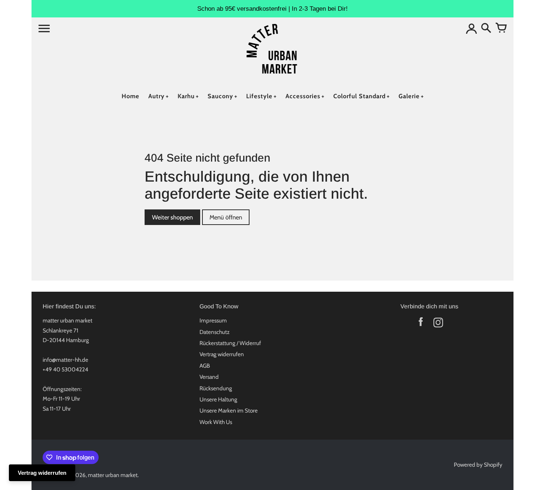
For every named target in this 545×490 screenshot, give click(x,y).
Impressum (213, 320)
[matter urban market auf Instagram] (438, 324)
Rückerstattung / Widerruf (230, 343)
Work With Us (215, 422)
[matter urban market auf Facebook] (420, 324)
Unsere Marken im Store (228, 410)
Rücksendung (215, 388)
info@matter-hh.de (65, 359)
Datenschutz (214, 331)
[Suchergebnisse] (486, 28)
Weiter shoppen (172, 217)
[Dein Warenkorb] (500, 28)
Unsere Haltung (218, 399)
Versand (209, 376)
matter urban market (113, 475)
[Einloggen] (471, 28)
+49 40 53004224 (65, 369)
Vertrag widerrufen (221, 354)
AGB (204, 365)
